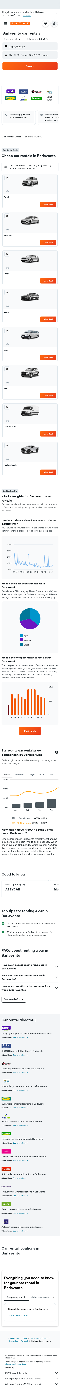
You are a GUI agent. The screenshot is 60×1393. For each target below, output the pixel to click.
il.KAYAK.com (13, 1338)
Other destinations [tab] (41, 1297)
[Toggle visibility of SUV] (24, 636)
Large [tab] (31, 774)
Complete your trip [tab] (16, 1297)
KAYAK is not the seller (16, 1372)
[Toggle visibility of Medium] (25, 640)
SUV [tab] (41, 774)
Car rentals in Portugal (18, 1341)
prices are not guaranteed (15, 1364)
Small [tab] (7, 774)
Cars (25, 1338)
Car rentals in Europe (39, 1338)
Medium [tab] (19, 774)
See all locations (19, 1037)
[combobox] (12, 39)
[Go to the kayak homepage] (20, 23)
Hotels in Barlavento (18, 1315)
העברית (27, 15)
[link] (30, 731)
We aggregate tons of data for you (23, 1378)
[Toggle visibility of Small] (24, 644)
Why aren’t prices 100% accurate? (23, 1384)
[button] (56, 13)
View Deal (48, 204)
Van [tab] (51, 774)
